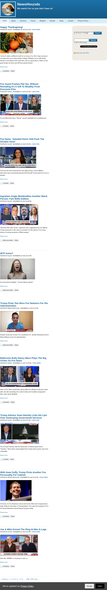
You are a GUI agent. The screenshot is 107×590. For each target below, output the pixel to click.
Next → (36, 579)
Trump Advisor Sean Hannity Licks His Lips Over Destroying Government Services (23, 416)
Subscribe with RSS (82, 53)
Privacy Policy (83, 21)
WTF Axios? (6, 253)
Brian (10, 91)
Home (4, 21)
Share (12, 71)
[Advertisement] (24, 76)
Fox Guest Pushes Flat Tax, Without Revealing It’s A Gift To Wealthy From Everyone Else (20, 87)
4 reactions (36, 29)
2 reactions (43, 477)
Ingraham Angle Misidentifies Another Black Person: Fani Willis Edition (23, 197)
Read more (4, 67)
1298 (27, 579)
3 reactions (36, 363)
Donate (52, 21)
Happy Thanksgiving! (11, 27)
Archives (23, 21)
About (13, 21)
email (85, 42)
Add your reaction (8, 240)
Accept (89, 586)
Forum (33, 21)
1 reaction (35, 91)
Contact (70, 21)
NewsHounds (28, 4)
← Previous (4, 579)
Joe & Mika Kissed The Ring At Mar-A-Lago (23, 529)
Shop (61, 21)
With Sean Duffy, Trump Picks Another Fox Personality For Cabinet (23, 473)
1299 (32, 579)
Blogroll (42, 21)
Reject (100, 586)
